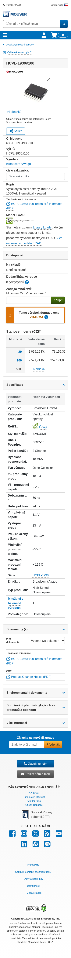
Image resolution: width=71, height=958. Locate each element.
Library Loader (42, 227)
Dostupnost (33, 885)
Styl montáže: (17, 433)
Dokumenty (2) (16, 629)
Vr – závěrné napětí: (16, 515)
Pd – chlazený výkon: (18, 536)
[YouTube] (59, 835)
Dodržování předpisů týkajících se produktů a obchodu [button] (30, 707)
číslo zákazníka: (17, 170)
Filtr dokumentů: (13, 640)
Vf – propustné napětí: (18, 487)
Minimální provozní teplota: (14, 549)
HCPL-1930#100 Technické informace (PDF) (34, 661)
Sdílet (17, 131)
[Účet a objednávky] (44, 35)
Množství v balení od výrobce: (15, 603)
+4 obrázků (13, 111)
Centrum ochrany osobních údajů (33, 871)
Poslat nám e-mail (38, 774)
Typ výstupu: (17, 467)
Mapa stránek (34, 892)
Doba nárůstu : (17, 498)
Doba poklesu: (18, 506)
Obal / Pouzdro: (14, 442)
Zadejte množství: (19, 289)
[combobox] (31, 24)
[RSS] (47, 835)
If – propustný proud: (18, 476)
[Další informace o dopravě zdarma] (46, 317)
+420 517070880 (13, 5)
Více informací (16, 722)
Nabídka (39, 369)
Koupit (58, 300)
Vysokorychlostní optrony (20, 44)
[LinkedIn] (24, 845)
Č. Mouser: (14, 138)
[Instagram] (24, 835)
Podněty (34, 864)
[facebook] (12, 835)
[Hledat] (64, 24)
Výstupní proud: (14, 525)
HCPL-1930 (41, 575)
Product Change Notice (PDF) (30, 676)
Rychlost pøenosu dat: (17, 459)
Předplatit (53, 744)
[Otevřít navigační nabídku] (5, 35)
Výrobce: (14, 408)
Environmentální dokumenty (26, 692)
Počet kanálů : (18, 450)
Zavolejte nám (37, 763)
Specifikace (14, 384)
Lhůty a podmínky (33, 878)
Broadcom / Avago (18, 163)
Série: (12, 575)
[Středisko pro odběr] (36, 845)
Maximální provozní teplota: (15, 564)
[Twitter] (35, 835)
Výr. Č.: (11, 149)
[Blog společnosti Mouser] (47, 845)
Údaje (43, 427)
